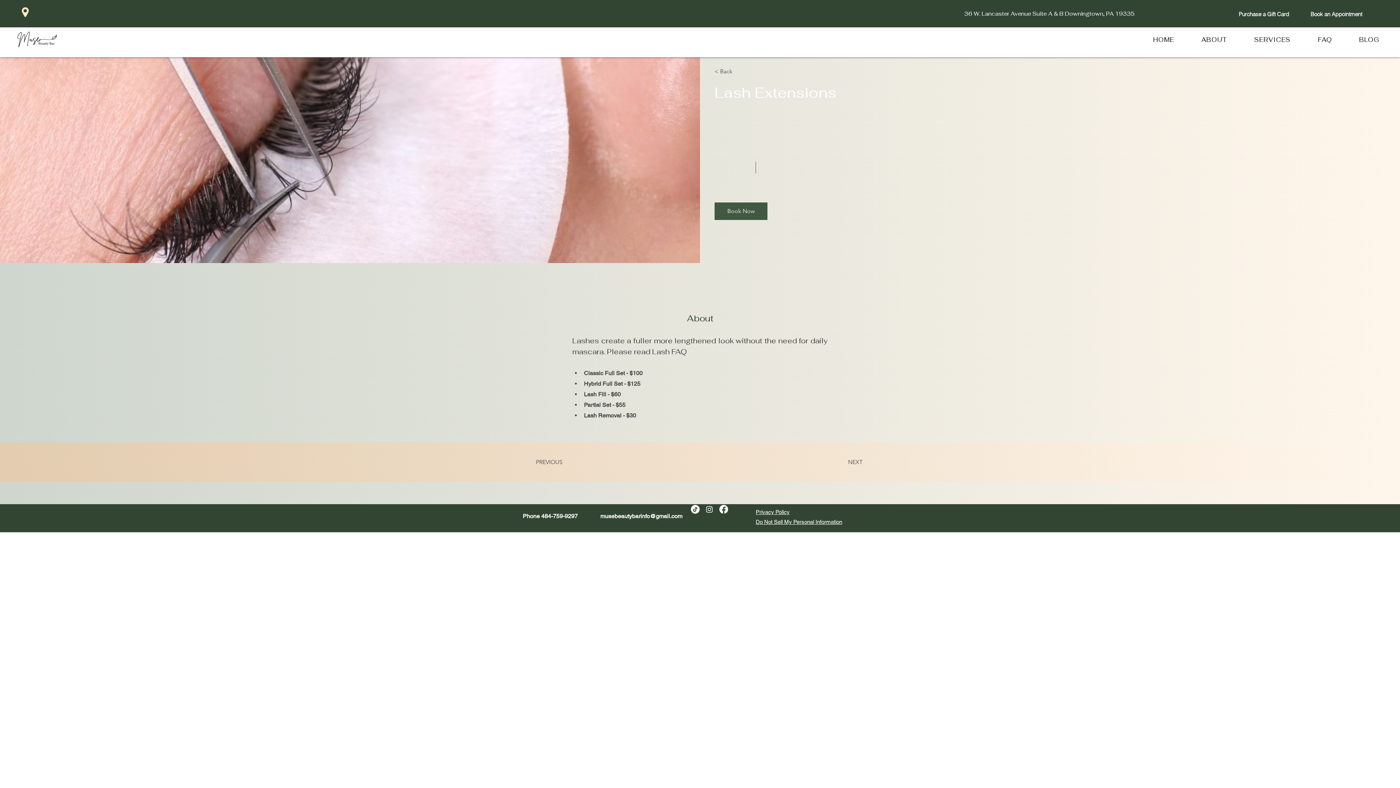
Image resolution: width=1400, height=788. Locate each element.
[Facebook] (723, 509)
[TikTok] (695, 509)
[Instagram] (709, 509)
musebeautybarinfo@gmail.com (641, 516)
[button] (736, 71)
